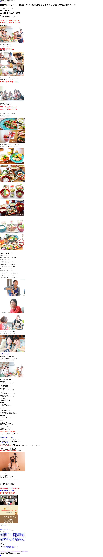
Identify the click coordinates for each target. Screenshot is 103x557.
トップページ (3, 551)
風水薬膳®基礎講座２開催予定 (8, 546)
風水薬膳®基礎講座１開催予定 (8, 547)
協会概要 (8, 551)
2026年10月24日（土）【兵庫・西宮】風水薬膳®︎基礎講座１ (13, 535)
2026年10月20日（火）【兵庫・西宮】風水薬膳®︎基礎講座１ (13, 536)
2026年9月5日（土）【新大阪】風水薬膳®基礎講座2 (11, 538)
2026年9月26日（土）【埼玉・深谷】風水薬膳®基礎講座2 (12, 540)
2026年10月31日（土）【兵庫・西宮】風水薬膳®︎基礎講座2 (12, 533)
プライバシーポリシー (16, 551)
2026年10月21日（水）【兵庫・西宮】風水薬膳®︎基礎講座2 (12, 534)
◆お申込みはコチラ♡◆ (5, 525)
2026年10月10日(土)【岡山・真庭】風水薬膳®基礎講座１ (12, 539)
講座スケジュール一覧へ (5, 1)
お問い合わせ (25, 551)
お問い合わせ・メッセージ (7, 442)
